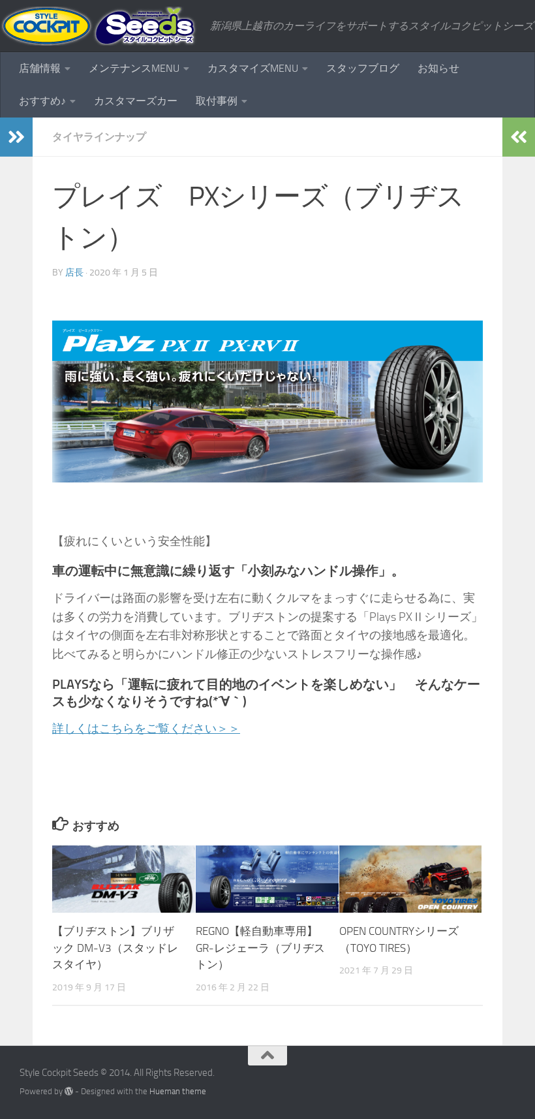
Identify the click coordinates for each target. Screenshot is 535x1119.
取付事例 (216, 101)
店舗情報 (40, 68)
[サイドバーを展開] (16, 137)
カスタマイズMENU (252, 68)
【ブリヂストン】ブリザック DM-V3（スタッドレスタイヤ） (115, 947)
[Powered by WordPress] (69, 1091)
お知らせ (438, 68)
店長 (74, 272)
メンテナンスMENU (134, 68)
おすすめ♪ (42, 101)
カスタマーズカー (135, 101)
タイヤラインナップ (99, 137)
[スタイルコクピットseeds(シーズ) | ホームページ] (98, 26)
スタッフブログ (362, 68)
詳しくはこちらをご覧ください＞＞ (146, 728)
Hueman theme (177, 1091)
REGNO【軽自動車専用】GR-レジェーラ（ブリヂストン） (260, 947)
